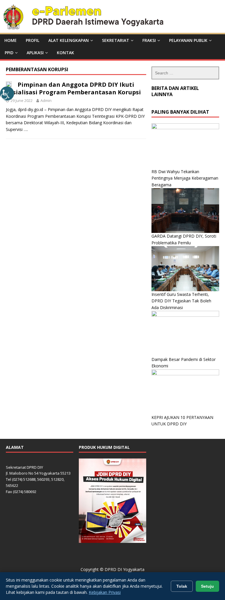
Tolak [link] (181, 586)
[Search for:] (185, 73)
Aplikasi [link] (35, 52)
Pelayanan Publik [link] (188, 40)
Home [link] (10, 40)
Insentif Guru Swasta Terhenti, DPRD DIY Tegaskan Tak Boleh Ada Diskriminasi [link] (181, 301)
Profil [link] (32, 40)
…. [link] (26, 129)
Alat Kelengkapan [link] (68, 40)
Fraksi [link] (149, 40)
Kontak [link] (65, 52)
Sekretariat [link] (115, 40)
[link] (7, 93)
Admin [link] (46, 100)
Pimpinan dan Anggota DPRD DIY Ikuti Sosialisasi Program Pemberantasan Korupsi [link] (73, 88)
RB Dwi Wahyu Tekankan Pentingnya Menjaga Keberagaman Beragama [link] (184, 178)
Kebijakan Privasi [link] (105, 592)
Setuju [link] (207, 586)
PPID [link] (9, 52)
